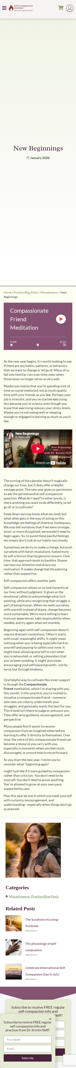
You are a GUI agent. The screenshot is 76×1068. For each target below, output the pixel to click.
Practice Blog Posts (26, 292)
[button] (4, 7)
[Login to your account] (69, 8)
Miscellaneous (49, 292)
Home (7, 292)
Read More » (31, 930)
